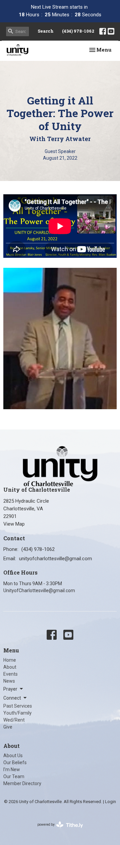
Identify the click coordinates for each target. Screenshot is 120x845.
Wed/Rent (14, 720)
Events (10, 674)
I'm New (11, 769)
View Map (14, 524)
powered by (56, 830)
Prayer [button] (10, 689)
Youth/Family (17, 713)
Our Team (13, 776)
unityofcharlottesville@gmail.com (55, 559)
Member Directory (22, 783)
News (9, 681)
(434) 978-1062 (78, 31)
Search (46, 31)
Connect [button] (12, 698)
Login (110, 801)
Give (7, 727)
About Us (13, 755)
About (9, 667)
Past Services (17, 706)
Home (9, 660)
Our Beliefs (15, 762)
